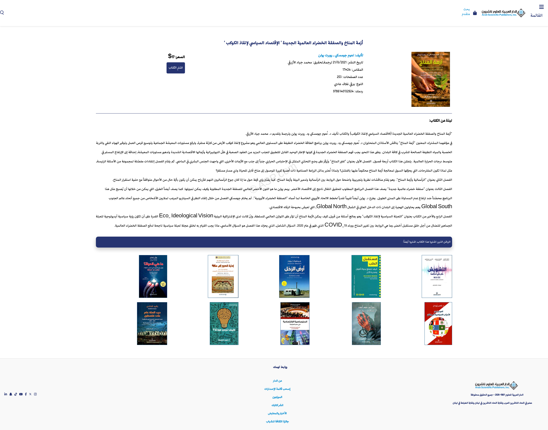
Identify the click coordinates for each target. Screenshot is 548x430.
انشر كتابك (277, 405)
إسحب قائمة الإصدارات (277, 389)
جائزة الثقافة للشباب (277, 421)
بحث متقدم (466, 12)
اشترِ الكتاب (176, 68)
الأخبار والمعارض (277, 413)
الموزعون (277, 397)
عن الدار (277, 380)
